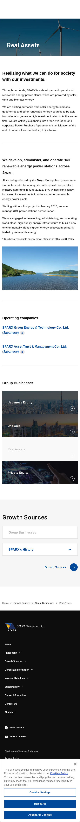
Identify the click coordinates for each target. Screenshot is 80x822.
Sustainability (12, 687)
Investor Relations (15, 678)
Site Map (9, 712)
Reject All (40, 803)
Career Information (15, 695)
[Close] (75, 764)
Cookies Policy (59, 773)
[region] (40, 790)
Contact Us (11, 704)
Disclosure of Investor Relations (21, 751)
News (8, 644)
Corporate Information (17, 670)
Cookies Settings (40, 792)
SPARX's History (21, 549)
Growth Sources (55, 567)
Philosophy (11, 652)
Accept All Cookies (39, 814)
